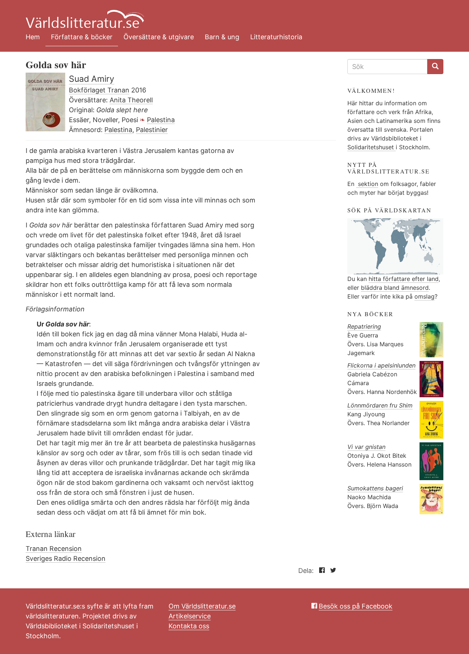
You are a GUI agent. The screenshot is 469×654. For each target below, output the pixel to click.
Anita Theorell (131, 100)
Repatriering (364, 326)
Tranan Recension (54, 548)
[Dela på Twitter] (331, 570)
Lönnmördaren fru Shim (380, 405)
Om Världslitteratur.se (202, 606)
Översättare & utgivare (158, 37)
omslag (424, 296)
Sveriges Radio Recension (66, 558)
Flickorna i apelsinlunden (381, 365)
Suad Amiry (91, 79)
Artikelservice (190, 616)
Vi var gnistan (366, 446)
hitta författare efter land (404, 278)
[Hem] (229, 15)
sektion (367, 183)
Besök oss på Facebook (355, 606)
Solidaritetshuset (371, 147)
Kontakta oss (189, 626)
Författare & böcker (81, 37)
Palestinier (152, 130)
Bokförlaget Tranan (99, 90)
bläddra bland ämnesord (395, 287)
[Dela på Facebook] (320, 570)
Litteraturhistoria (276, 37)
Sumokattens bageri (375, 488)
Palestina (161, 120)
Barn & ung (222, 37)
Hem (33, 37)
